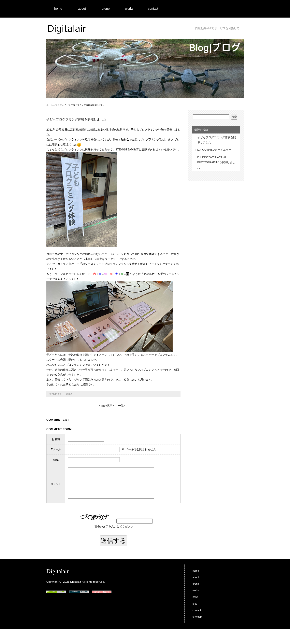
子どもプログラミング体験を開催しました (216, 140)
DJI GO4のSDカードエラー (214, 149)
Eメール (56, 449)
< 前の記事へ (107, 405)
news (195, 596)
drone (106, 8)
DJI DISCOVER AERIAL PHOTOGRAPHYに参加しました (216, 162)
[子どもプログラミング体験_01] (81, 244)
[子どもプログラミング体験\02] (109, 349)
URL (56, 459)
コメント (55, 483)
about (82, 8)
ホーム (49, 105)
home (58, 8)
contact (153, 8)
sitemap (197, 616)
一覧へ (122, 405)
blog (195, 603)
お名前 (56, 439)
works (129, 8)
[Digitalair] (68, 35)
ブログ (58, 105)
